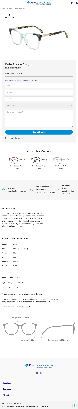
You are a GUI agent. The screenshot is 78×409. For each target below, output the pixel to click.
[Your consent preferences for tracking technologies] (74, 405)
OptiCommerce (43, 406)
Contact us (19, 138)
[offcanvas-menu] (2, 3)
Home (3, 9)
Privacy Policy (6, 403)
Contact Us (25, 307)
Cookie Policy (16, 403)
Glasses (9, 9)
